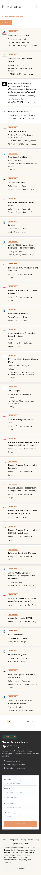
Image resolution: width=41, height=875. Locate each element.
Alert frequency (9, 813)
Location (7, 788)
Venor (10, 161)
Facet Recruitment (14, 39)
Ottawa (10, 346)
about (4, 840)
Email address (9, 803)
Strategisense (13, 115)
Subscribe (20, 824)
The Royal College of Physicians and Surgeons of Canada (21, 136)
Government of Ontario (16, 96)
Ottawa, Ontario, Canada (27, 141)
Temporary (31, 96)
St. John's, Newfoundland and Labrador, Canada (22, 165)
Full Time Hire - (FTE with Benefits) (20, 343)
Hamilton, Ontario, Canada (17, 255)
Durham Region (13, 229)
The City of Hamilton (15, 252)
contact (30, 840)
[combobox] (20, 783)
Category (7, 779)
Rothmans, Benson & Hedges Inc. (20, 366)
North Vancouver (30, 449)
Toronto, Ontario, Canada (17, 99)
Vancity (10, 274)
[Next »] (32, 721)
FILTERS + (6, 22)
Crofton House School (16, 65)
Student (24, 186)
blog (37, 840)
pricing (23, 840)
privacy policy (18, 844)
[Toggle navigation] (36, 6)
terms (27, 844)
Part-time (25, 658)
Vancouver (28, 274)
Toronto (32, 115)
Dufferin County (13, 186)
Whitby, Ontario (13, 232)
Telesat (10, 340)
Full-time (26, 39)
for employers (14, 840)
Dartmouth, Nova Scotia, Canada (19, 42)
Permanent (26, 209)
